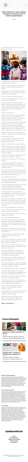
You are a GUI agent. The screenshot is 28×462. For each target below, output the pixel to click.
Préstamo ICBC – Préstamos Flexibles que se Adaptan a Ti (12, 353)
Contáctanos (14, 442)
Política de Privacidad (14, 439)
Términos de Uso (14, 440)
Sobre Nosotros (14, 437)
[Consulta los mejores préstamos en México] (14, 326)
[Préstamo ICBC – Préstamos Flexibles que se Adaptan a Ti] (14, 347)
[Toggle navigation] (26, 5)
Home (14, 436)
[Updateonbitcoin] (6, 5)
